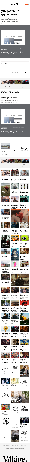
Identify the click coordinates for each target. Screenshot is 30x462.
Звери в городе (12, 436)
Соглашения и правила (23, 445)
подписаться (18, 118)
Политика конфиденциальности (6, 445)
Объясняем (12, 384)
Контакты (18, 445)
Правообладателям (14, 445)
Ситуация (12, 358)
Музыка (21, 358)
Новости (24, 146)
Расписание (3, 384)
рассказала (6, 19)
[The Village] (15, 4)
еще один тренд (21, 319)
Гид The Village (3, 358)
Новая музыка (21, 371)
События (2, 410)
